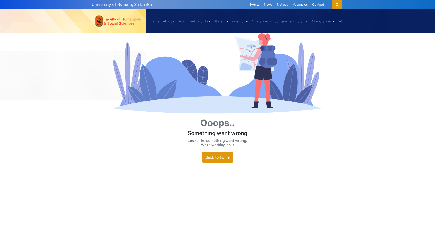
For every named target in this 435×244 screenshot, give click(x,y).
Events (254, 4)
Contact (318, 4)
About (167, 21)
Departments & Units (193, 21)
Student (219, 21)
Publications (259, 21)
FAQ (340, 21)
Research (238, 21)
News (268, 4)
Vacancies (300, 4)
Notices (282, 4)
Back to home (218, 157)
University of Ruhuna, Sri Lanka (122, 4)
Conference (283, 21)
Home (155, 21)
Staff (301, 21)
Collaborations (321, 21)
